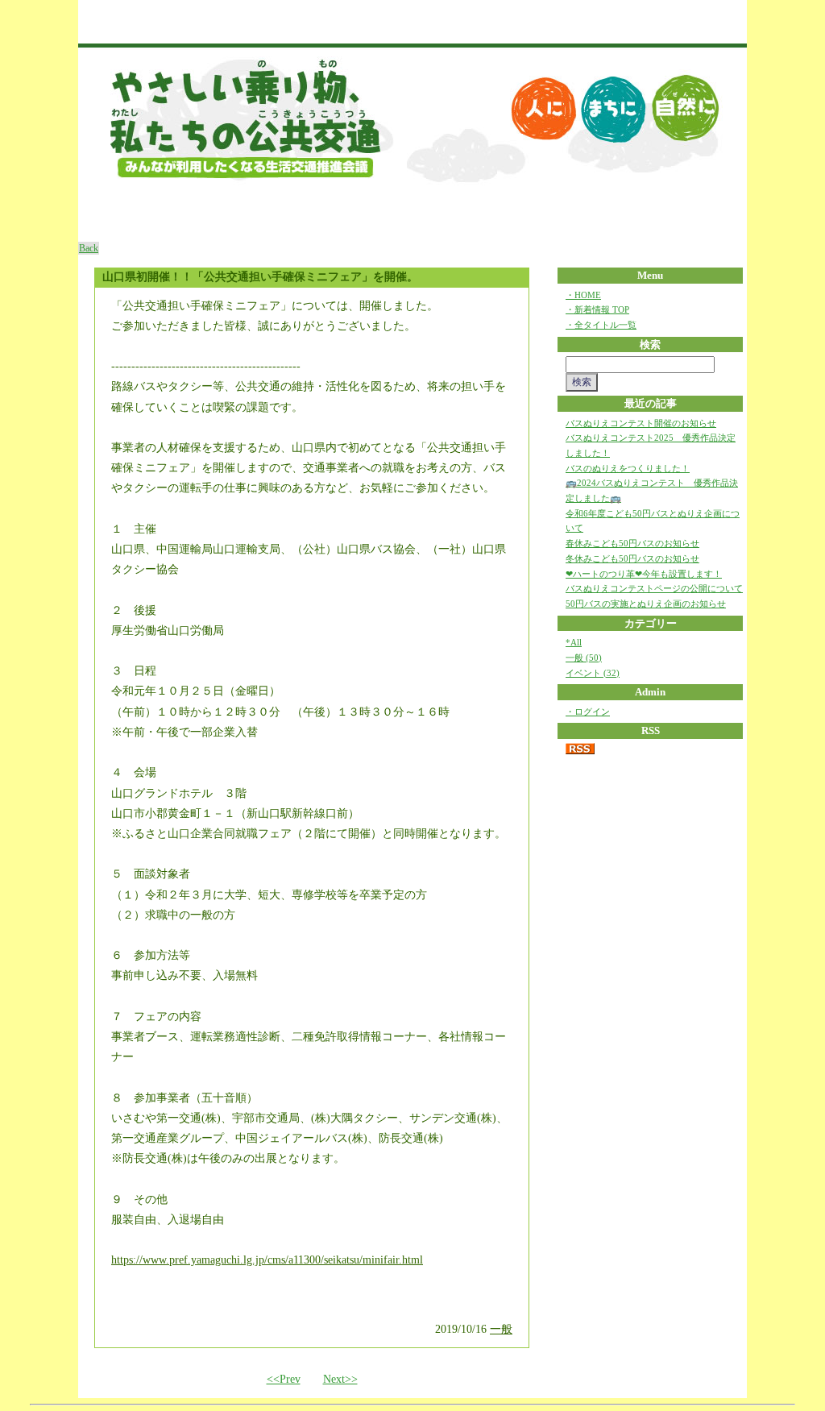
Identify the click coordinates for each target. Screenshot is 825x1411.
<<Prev (284, 1379)
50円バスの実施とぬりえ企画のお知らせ (646, 603)
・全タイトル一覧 (601, 325)
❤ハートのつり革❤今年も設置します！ (644, 574)
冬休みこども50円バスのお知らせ (632, 558)
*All (574, 642)
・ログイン (588, 711)
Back (88, 248)
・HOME (583, 295)
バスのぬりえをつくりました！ (628, 468)
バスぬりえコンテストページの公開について (654, 588)
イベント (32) (593, 673)
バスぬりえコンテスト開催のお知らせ (641, 423)
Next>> (340, 1379)
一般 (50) (584, 657)
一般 (501, 1329)
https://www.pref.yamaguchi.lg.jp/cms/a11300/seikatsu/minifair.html (267, 1260)
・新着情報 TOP (597, 309)
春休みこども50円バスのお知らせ (632, 543)
